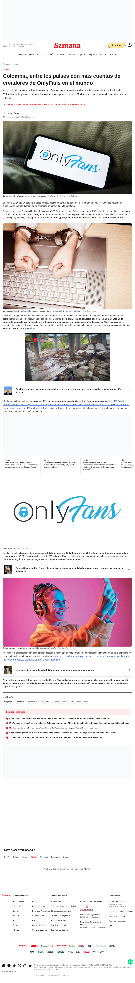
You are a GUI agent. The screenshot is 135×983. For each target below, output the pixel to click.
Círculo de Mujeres (40, 925)
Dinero (15, 911)
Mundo (15, 64)
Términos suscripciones (61, 911)
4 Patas (16, 930)
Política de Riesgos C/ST (61, 916)
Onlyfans (8, 702)
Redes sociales (60, 702)
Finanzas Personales (41, 911)
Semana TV (18, 906)
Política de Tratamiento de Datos (64, 906)
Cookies (112, 926)
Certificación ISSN (58, 925)
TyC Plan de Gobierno (60, 930)
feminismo (45, 702)
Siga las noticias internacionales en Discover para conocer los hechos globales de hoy (46, 104)
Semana (6, 64)
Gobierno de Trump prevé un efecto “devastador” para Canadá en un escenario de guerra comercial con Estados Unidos (21, 465)
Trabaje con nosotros (117, 916)
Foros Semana (38, 906)
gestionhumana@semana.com (93, 927)
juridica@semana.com (89, 917)
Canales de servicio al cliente (121, 911)
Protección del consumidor (91, 901)
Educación (36, 901)
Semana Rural (38, 916)
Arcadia (16, 916)
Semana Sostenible (40, 930)
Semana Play (18, 901)
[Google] (3, 965)
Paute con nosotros (117, 921)
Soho (15, 920)
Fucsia (15, 925)
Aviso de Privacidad (12, 972)
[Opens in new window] (9, 965)
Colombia (20, 702)
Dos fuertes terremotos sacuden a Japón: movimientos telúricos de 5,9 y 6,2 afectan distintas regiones (60, 465)
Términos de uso (58, 901)
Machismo (32, 702)
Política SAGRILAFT (59, 920)
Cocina (35, 920)
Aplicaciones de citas (79, 702)
